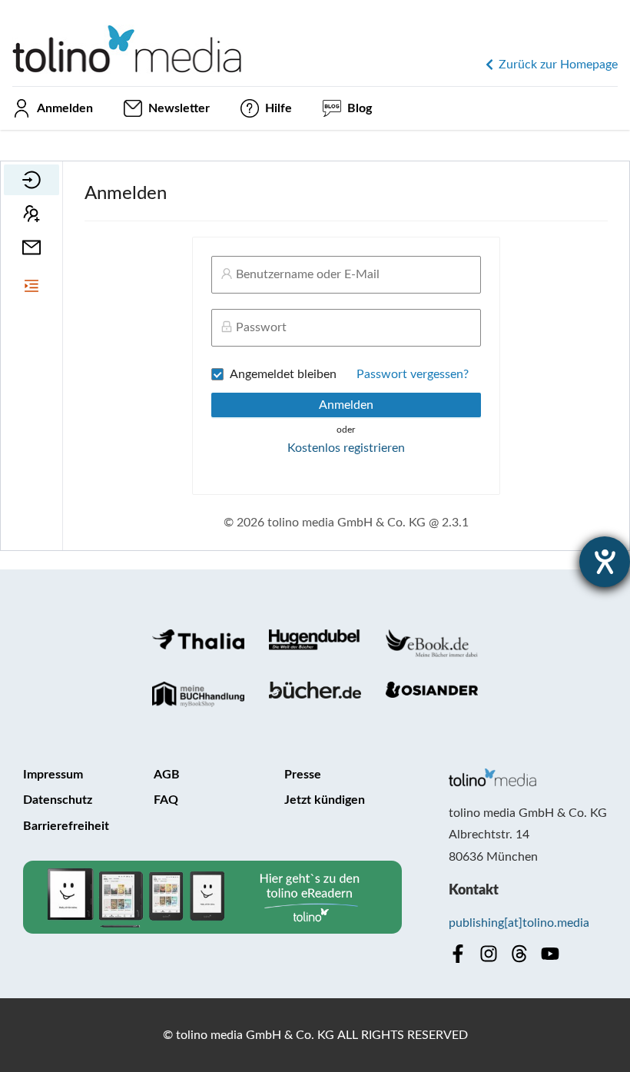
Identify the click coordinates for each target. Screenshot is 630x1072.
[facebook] (458, 953)
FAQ (166, 800)
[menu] (31, 213)
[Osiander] (432, 694)
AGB (167, 774)
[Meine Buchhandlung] (198, 694)
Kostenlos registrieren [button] (346, 448)
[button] (31, 286)
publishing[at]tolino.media (519, 923)
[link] (127, 37)
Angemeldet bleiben (283, 374)
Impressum (53, 774)
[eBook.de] (432, 643)
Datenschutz (57, 800)
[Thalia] (198, 643)
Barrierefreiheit (66, 826)
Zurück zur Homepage (558, 64)
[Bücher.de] (315, 694)
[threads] (519, 953)
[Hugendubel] (315, 643)
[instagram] (488, 953)
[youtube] (550, 953)
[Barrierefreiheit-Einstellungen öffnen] (604, 561)
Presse (302, 774)
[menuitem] (31, 179)
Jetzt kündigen (324, 800)
